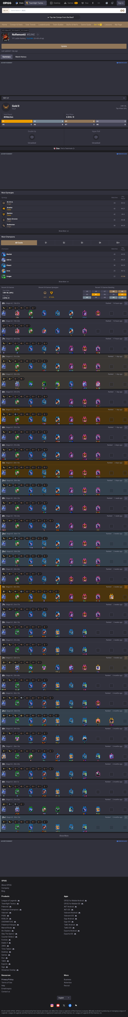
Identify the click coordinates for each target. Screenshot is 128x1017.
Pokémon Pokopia (9, 925)
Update (64, 46)
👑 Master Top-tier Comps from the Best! (49, 17)
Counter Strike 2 (8, 937)
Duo (3, 958)
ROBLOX (5, 919)
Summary (6, 57)
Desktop (5, 952)
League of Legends (9, 901)
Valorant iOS (69, 916)
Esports (5, 964)
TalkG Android (69, 925)
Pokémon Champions (10, 910)
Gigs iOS (67, 922)
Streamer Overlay (9, 970)
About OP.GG (7, 885)
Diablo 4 (5, 943)
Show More (62, 231)
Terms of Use (7, 983)
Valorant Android (70, 913)
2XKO (4, 946)
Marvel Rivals (7, 928)
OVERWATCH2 (7, 922)
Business (67, 980)
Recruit (67, 986)
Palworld (5, 907)
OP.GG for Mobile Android (74, 901)
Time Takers (6, 949)
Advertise (68, 983)
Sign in (121, 3)
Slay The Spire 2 (8, 934)
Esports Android (70, 931)
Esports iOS (68, 934)
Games (4, 955)
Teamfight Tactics (36, 3)
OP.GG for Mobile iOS (72, 904)
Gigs (3, 967)
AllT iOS (67, 910)
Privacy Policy (7, 980)
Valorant (5, 913)
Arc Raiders (6, 931)
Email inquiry (7, 989)
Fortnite (5, 940)
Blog (3, 891)
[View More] (98, 3)
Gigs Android (69, 919)
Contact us (6, 992)
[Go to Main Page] (7, 3)
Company (5, 888)
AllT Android (69, 907)
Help (3, 986)
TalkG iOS (68, 928)
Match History (21, 57)
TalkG (4, 961)
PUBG (4, 916)
